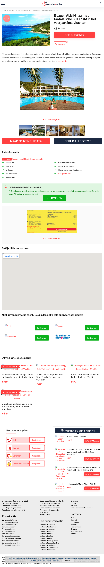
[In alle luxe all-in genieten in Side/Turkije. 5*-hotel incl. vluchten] (52, 365)
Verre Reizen (45, 515)
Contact (74, 503)
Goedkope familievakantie (50, 508)
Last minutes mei (46, 534)
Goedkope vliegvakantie (11, 508)
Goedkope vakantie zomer (12, 505)
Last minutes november (49, 547)
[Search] (100, 3)
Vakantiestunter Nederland (81, 508)
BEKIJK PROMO (74, 34)
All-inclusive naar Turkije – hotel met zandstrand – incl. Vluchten (17, 375)
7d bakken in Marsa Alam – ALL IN (81, 484)
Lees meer (55, 561)
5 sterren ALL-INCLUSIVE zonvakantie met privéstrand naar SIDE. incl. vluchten (83, 452)
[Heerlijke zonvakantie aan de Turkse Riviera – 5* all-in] (86, 365)
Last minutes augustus (49, 540)
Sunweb (74, 520)
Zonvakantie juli (8, 534)
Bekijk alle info (64, 173)
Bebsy (73, 534)
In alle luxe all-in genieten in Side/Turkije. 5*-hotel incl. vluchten (49, 377)
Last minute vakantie (10, 503)
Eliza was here (76, 531)
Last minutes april (47, 531)
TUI (72, 517)
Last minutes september (49, 543)
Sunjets (74, 524)
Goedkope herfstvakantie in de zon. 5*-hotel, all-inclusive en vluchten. (17, 406)
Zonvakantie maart (9, 524)
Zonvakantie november (11, 543)
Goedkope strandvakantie (50, 503)
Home (4, 10)
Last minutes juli (46, 538)
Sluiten (67, 560)
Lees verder (62, 61)
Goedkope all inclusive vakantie (52, 501)
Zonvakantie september (11, 538)
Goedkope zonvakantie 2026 (13, 510)
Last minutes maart (47, 529)
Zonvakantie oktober (10, 540)
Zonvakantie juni (8, 531)
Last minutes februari (48, 527)
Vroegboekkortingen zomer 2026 (15, 501)
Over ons (74, 501)
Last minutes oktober (48, 545)
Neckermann (76, 527)
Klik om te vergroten (52, 119)
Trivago (74, 529)
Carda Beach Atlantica (76, 436)
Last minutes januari (47, 524)
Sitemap (74, 505)
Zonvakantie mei (8, 529)
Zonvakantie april (8, 527)
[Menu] (3, 3)
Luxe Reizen (44, 512)
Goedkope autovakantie (49, 505)
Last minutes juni (46, 536)
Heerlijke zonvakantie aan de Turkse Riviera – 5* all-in (85, 375)
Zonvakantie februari (10, 522)
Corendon (75, 522)
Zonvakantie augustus (11, 536)
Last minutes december (49, 550)
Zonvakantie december (11, 545)
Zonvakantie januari (9, 520)
